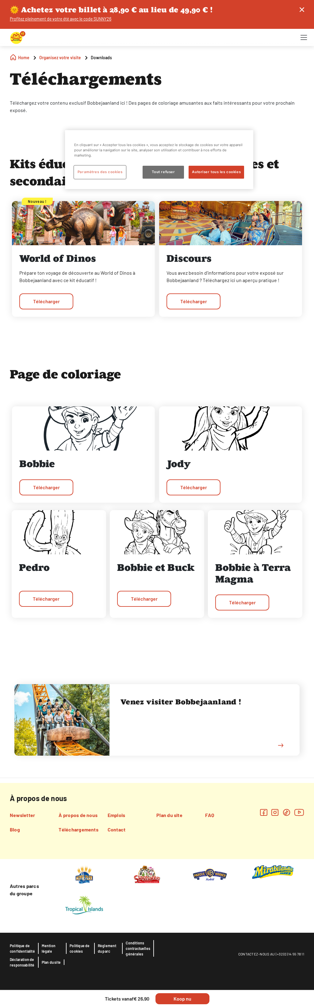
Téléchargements (78, 829)
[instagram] (274, 812)
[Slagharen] (147, 874)
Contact (117, 829)
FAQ (209, 815)
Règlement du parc (107, 948)
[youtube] (299, 812)
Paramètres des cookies (100, 172)
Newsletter (22, 815)
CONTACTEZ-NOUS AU (256, 954)
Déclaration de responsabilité (22, 962)
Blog (15, 829)
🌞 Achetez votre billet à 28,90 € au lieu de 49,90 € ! (111, 9)
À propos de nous (78, 815)
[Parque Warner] (210, 874)
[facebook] (263, 812)
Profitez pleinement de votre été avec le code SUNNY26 (60, 18)
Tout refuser (163, 172)
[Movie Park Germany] (84, 874)
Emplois (116, 815)
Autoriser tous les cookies (216, 172)
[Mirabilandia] (272, 872)
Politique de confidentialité (22, 948)
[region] (159, 159)
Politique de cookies (80, 948)
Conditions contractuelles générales (138, 948)
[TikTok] (286, 812)
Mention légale (49, 948)
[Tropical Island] (84, 904)
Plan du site (169, 815)
